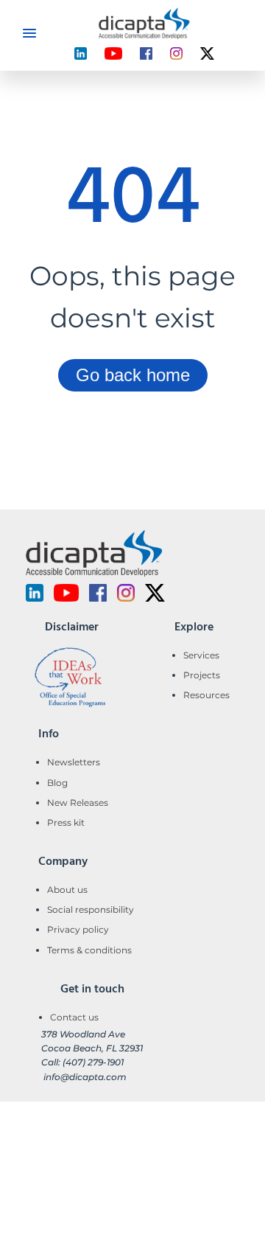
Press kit (66, 822)
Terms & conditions (89, 950)
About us (67, 889)
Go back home (133, 375)
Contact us (74, 1017)
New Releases (77, 802)
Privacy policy (78, 929)
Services (201, 655)
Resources (206, 694)
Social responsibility (90, 909)
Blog (57, 782)
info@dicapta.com (85, 1076)
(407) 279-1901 (93, 1062)
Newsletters (73, 762)
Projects (201, 675)
